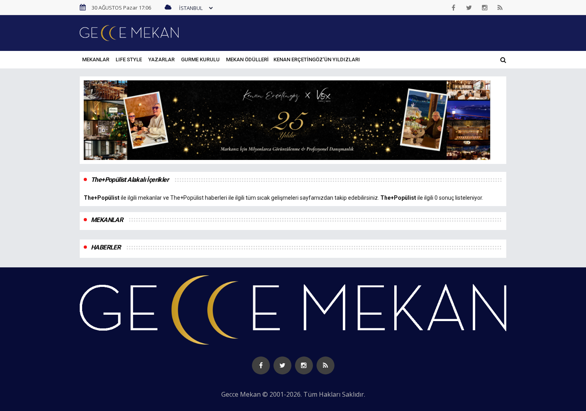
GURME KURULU (200, 59)
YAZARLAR (161, 59)
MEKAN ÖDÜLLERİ (247, 59)
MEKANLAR (95, 59)
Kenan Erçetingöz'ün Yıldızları (316, 59)
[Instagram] (485, 8)
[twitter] (469, 8)
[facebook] (454, 8)
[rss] (500, 8)
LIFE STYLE (129, 59)
